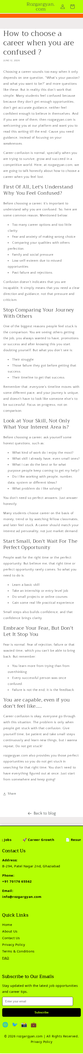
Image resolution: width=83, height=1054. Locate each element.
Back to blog (45, 813)
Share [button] (12, 793)
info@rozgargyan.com (21, 896)
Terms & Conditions (18, 951)
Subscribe (41, 1012)
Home (7, 924)
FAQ (5, 958)
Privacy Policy (13, 944)
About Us (9, 931)
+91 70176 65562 (17, 881)
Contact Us (11, 938)
